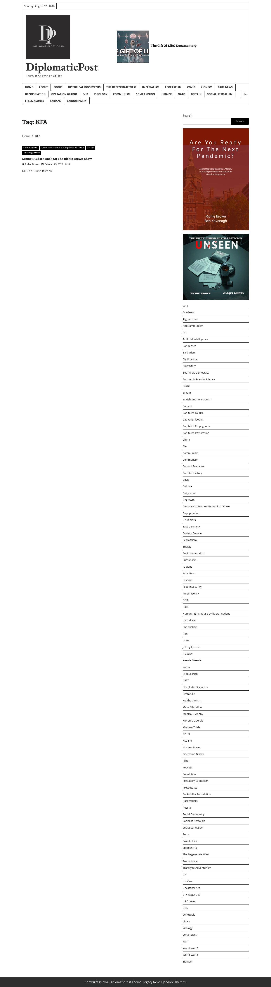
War (185, 941)
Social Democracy (193, 814)
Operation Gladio (64, 94)
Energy (187, 546)
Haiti (185, 606)
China (186, 439)
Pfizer (186, 760)
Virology (100, 94)
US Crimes (189, 901)
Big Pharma (190, 359)
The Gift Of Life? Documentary (174, 45)
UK (184, 874)
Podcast (187, 767)
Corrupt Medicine (193, 466)
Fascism (187, 580)
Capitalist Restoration (196, 433)
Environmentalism (194, 553)
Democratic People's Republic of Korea (62, 147)
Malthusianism (192, 700)
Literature (189, 694)
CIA (185, 446)
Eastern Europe (192, 533)
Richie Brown (32, 164)
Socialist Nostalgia (194, 821)
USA (185, 908)
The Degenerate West (121, 87)
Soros (186, 834)
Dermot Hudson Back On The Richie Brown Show (57, 159)
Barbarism (189, 352)
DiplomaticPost (62, 66)
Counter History (192, 473)
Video (186, 921)
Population (189, 774)
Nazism (187, 740)
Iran (185, 633)
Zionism (206, 87)
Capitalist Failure (193, 413)
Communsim (190, 459)
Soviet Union (145, 94)
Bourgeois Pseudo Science (199, 379)
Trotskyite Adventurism (197, 868)
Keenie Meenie (192, 660)
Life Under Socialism (195, 687)
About (43, 87)
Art (184, 332)
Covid (191, 87)
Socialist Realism (219, 94)
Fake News (225, 87)
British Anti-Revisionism (197, 399)
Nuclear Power (192, 747)
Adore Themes (175, 982)
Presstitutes (190, 787)
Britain (196, 94)
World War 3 (190, 954)
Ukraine (166, 94)
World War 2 (190, 948)
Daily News (189, 493)
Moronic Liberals (193, 720)
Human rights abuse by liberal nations (206, 613)
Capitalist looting (193, 419)
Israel (186, 640)
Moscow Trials (191, 727)
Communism (121, 94)
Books (57, 87)
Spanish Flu (190, 847)
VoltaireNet (190, 934)
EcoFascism (173, 87)
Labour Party (77, 101)
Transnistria (190, 861)
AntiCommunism (193, 326)
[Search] (245, 93)
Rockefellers (190, 801)
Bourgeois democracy (196, 372)
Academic (189, 312)
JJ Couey (187, 653)
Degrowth (189, 500)
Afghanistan (190, 319)
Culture (187, 486)
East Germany (191, 526)
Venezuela (189, 914)
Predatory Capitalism (196, 780)
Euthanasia (190, 560)
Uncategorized (31, 152)
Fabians (55, 101)
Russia (187, 807)
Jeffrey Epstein (191, 647)
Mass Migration (192, 707)
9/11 (85, 94)
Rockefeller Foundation (197, 794)
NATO (181, 94)
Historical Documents (84, 87)
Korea (186, 667)
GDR (185, 600)
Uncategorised (192, 888)
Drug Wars (189, 520)
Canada (187, 406)
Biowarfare (189, 366)
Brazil (186, 386)
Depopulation (35, 94)
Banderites (189, 346)
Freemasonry (34, 101)
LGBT (186, 680)
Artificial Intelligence (195, 339)
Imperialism (150, 87)
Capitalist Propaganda (196, 426)
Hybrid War (190, 620)
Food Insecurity (192, 586)
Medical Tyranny (193, 714)
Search (187, 116)
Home (29, 87)
